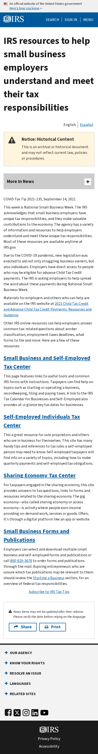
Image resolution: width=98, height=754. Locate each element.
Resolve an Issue (25, 673)
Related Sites (23, 693)
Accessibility (49, 746)
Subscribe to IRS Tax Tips (49, 591)
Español (86, 124)
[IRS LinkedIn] (35, 711)
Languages (20, 683)
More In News (20, 181)
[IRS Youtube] (44, 711)
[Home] (13, 18)
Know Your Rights (27, 663)
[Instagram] (26, 711)
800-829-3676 (21, 560)
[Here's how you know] (49, 6)
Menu (88, 19)
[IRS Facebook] (8, 711)
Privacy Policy (49, 738)
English (70, 124)
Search (52, 19)
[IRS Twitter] (17, 711)
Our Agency (21, 652)
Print (56, 627)
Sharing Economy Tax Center (40, 475)
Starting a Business (48, 577)
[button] (71, 19)
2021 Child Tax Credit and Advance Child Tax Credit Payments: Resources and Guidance (48, 309)
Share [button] (26, 627)
